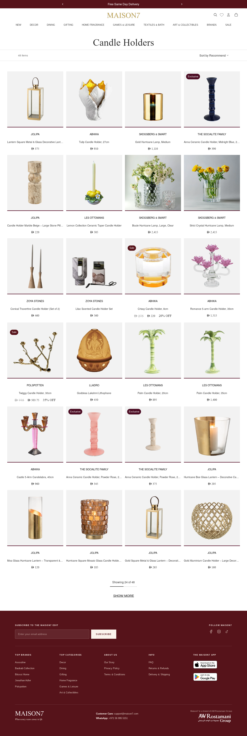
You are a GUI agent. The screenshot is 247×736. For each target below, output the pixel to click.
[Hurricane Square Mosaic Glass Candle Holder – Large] (94, 517)
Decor (62, 662)
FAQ (151, 662)
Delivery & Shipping (159, 674)
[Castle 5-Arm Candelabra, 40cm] (35, 434)
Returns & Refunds (159, 668)
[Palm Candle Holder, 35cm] (212, 350)
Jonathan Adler (23, 680)
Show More (123, 596)
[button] (214, 55)
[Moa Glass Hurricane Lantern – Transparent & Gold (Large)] (35, 517)
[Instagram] (219, 632)
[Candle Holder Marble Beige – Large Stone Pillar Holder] (35, 182)
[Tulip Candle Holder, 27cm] (94, 99)
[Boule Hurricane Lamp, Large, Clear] (153, 182)
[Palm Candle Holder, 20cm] (153, 350)
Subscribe (104, 634)
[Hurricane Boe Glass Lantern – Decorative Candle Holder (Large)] (212, 434)
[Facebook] (211, 632)
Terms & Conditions (114, 674)
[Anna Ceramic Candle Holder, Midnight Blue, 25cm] (212, 99)
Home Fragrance (68, 680)
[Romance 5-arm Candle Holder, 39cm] (212, 266)
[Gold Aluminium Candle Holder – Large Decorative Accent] (212, 517)
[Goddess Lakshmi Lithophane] (94, 350)
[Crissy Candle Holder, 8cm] (153, 266)
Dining (62, 668)
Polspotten (20, 686)
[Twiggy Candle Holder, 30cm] (35, 350)
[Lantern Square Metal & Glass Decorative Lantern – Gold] (35, 99)
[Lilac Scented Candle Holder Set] (94, 266)
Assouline (20, 662)
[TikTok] (227, 632)
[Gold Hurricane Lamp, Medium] (153, 99)
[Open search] (215, 15)
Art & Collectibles (68, 692)
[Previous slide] (63, 4)
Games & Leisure (68, 686)
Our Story (109, 662)
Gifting (63, 674)
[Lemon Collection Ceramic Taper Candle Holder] (94, 182)
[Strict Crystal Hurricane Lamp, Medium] (212, 182)
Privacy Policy (112, 668)
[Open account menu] (228, 15)
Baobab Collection (24, 668)
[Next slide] (182, 4)
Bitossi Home (22, 674)
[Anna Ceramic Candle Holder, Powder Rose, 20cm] (94, 434)
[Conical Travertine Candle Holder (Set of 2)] (35, 266)
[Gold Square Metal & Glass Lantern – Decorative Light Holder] (153, 517)
